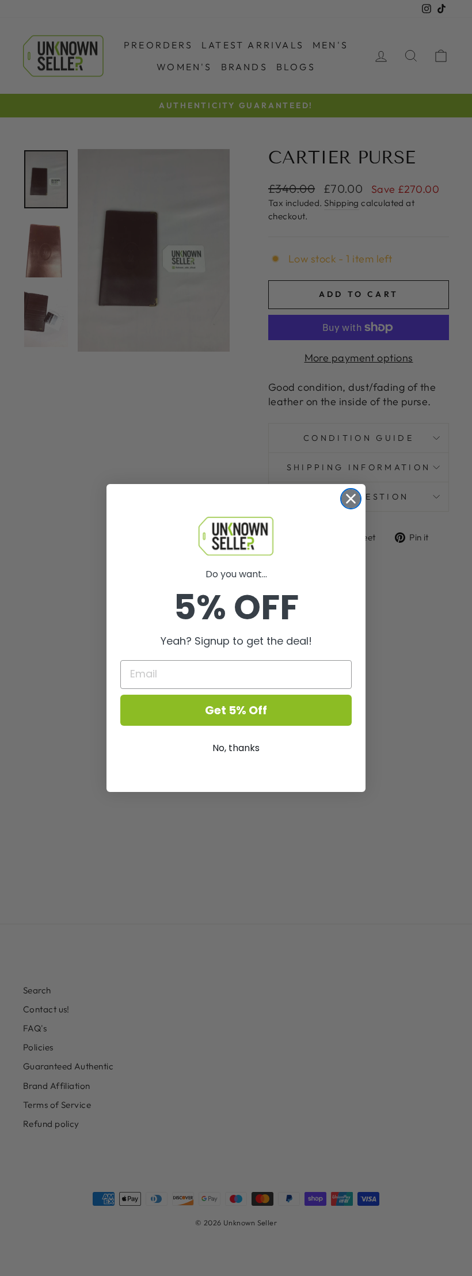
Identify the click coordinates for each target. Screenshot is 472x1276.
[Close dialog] (351, 499)
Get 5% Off (236, 710)
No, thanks (236, 748)
